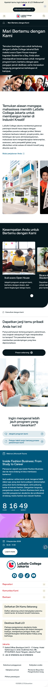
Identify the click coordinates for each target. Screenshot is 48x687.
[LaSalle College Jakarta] (24, 16)
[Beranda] (24, 569)
